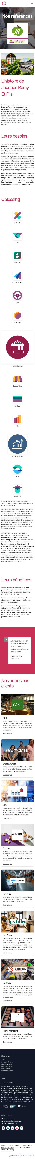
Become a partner (7, 1071)
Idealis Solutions (6, 1064)
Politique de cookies (7, 1149)
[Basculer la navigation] (32, 3)
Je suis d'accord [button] (27, 1155)
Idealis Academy (6, 1066)
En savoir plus (7, 733)
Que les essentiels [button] (15, 1155)
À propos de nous (7, 1062)
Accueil (3, 1060)
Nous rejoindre (6, 1068)
